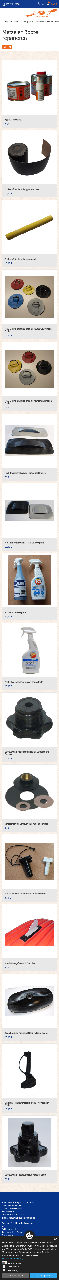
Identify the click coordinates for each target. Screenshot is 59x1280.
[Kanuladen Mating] (41, 12)
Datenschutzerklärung (12, 1258)
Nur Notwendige (15, 1275)
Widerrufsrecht (9, 1229)
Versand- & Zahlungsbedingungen (18, 1223)
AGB (4, 1226)
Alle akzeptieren (43, 1275)
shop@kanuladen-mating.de (22, 1217)
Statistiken (13, 1266)
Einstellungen (15, 1263)
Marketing (13, 1270)
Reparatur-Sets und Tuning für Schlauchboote (24, 21)
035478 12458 (13, 4)
